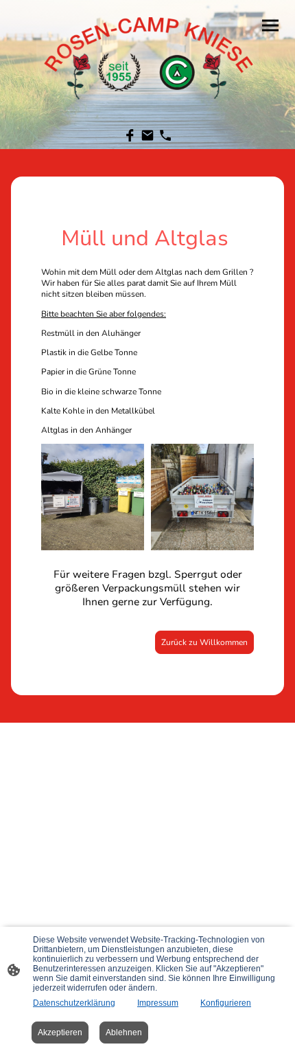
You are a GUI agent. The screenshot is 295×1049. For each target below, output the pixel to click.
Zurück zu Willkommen (204, 642)
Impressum (157, 1003)
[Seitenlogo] (147, 54)
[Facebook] (129, 135)
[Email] (147, 135)
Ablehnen (124, 1032)
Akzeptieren (60, 1032)
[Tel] (165, 135)
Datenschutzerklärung (74, 1003)
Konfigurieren (225, 1003)
